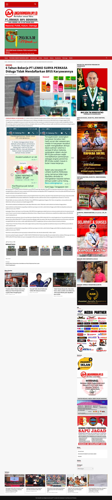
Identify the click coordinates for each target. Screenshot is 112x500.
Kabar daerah (70, 485)
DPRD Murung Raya (9, 485)
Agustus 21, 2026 (13, 492)
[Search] (106, 58)
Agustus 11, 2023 (12, 294)
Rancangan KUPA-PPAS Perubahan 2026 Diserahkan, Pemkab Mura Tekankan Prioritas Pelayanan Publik (14, 490)
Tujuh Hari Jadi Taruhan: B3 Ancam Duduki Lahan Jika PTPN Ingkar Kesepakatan (75, 490)
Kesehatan (58, 58)
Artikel (40, 58)
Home (6, 58)
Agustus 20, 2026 (55, 492)
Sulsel (9, 258)
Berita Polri (49, 485)
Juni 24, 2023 (36, 292)
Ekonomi (46, 58)
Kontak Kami (33, 58)
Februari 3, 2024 (13, 74)
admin (8, 74)
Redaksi (80, 456)
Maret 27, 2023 (60, 296)
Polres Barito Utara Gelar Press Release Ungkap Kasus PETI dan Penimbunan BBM (56, 490)
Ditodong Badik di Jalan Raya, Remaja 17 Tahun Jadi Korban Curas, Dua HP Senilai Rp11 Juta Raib (97, 490)
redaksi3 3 (8, 492)
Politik (70, 58)
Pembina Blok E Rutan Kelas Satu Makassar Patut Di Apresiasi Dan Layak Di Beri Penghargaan (22, 263)
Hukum (51, 58)
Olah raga (64, 58)
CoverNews (67, 498)
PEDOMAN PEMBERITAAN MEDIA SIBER (19, 58)
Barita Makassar (9, 65)
